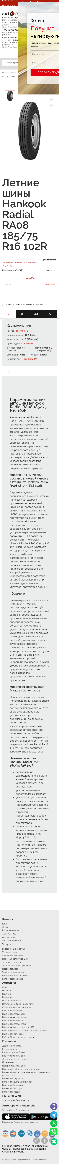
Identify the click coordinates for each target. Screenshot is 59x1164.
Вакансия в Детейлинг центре (17, 1082)
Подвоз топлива (10, 969)
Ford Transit (29, 359)
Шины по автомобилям (13, 1052)
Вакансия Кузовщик (12, 1088)
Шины (5, 924)
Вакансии (8, 24)
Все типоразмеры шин (13, 1056)
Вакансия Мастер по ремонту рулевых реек (24, 1030)
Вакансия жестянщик (13, 1034)
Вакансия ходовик (11, 1092)
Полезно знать (9, 1062)
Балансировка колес (12, 979)
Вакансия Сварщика (12, 1078)
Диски (5, 927)
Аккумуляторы (9, 934)
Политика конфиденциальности (18, 1004)
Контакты (7, 997)
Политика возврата (11, 1000)
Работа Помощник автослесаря (18, 1037)
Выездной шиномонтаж (13, 949)
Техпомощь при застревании (16, 965)
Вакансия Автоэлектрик (14, 1024)
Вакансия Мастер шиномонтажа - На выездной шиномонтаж (26, 1073)
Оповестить (49, 284)
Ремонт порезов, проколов (15, 975)
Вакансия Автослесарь (13, 1014)
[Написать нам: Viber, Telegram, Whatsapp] (54, 1141)
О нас (5, 987)
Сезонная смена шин (12, 955)
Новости (6, 990)
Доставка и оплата (11, 1046)
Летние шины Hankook (12, 262)
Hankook (28, 343)
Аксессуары (8, 937)
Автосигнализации (11, 940)
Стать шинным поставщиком (16, 1007)
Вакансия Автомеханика (14, 1017)
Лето (22, 354)
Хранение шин (9, 952)
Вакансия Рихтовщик (12, 1020)
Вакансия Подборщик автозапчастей (20, 1069)
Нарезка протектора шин (15, 959)
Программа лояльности (14, 1066)
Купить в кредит (10, 1049)
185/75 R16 (22, 330)
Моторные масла (10, 930)
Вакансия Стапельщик (13, 1085)
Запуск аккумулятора (13, 972)
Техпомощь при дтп (11, 962)
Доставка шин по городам (15, 1059)
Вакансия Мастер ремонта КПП (18, 1027)
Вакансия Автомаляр (12, 1010)
